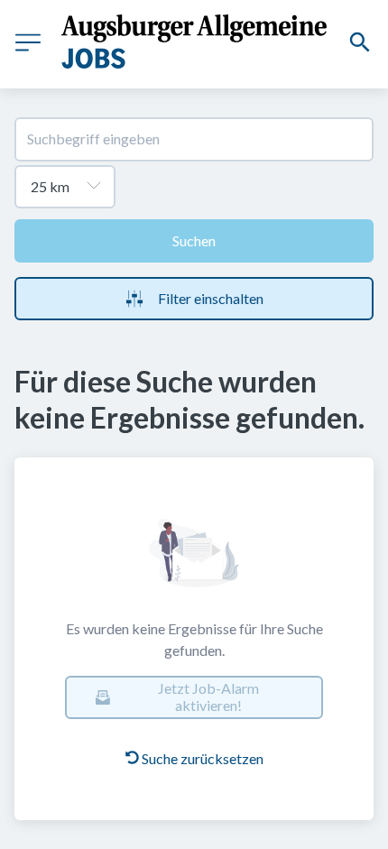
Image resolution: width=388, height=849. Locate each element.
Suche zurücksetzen (202, 758)
